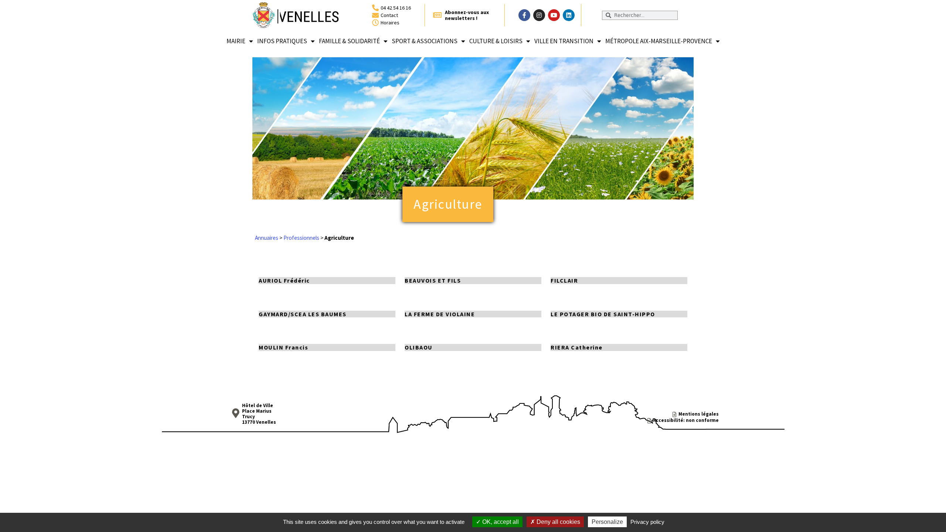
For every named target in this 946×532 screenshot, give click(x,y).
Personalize (607, 522)
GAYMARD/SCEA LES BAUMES (303, 314)
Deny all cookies (557, 522)
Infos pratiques (282, 41)
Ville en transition (563, 41)
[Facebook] (524, 15)
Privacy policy (647, 522)
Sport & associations (424, 41)
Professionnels (301, 237)
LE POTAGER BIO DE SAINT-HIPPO (603, 314)
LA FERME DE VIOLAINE (440, 314)
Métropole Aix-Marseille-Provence (658, 41)
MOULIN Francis (283, 347)
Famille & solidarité (349, 41)
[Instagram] (539, 15)
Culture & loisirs (496, 41)
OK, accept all (500, 522)
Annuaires (266, 237)
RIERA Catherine (577, 347)
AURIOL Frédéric (284, 280)
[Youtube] (554, 15)
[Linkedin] (569, 15)
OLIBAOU (419, 347)
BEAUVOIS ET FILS (433, 280)
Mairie (236, 41)
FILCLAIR (564, 280)
